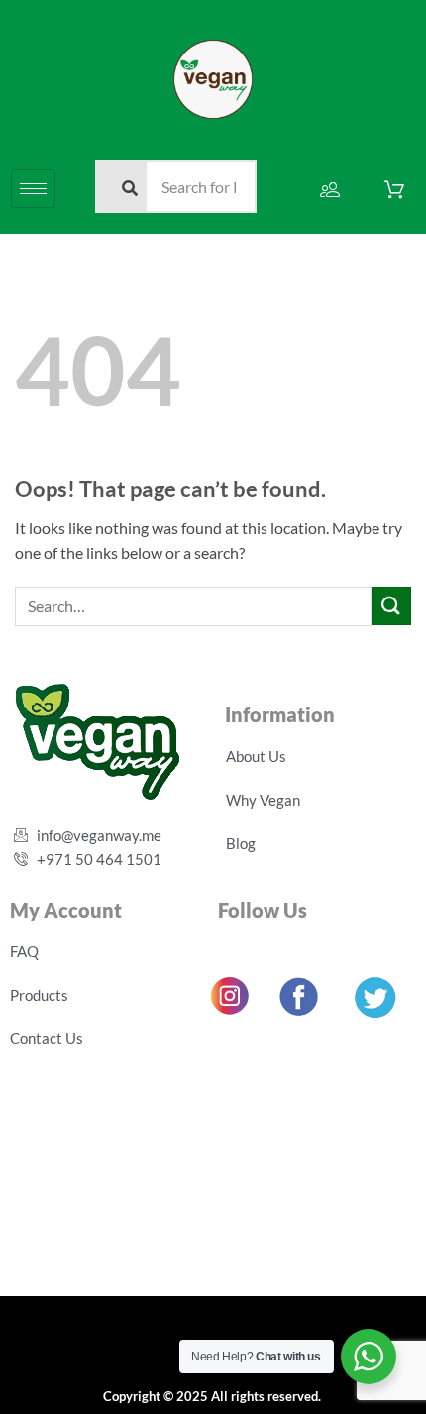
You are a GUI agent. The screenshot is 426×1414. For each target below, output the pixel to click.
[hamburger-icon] (33, 188)
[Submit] (391, 606)
